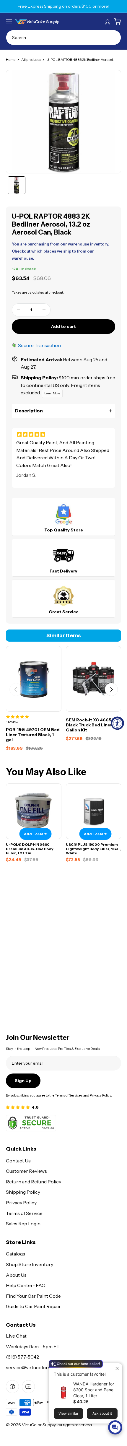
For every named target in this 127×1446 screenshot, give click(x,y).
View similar (68, 1413)
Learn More (52, 393)
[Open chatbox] (115, 1427)
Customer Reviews (26, 1171)
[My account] (107, 21)
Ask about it (102, 1413)
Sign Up (23, 1080)
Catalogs (15, 1254)
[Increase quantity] (44, 310)
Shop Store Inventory (29, 1264)
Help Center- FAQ (25, 1285)
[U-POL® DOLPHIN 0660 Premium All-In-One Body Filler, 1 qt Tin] (33, 811)
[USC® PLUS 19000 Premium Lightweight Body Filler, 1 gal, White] (93, 811)
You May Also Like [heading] (46, 772)
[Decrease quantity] (18, 310)
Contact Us (18, 1161)
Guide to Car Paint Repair (33, 1306)
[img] (63, 434)
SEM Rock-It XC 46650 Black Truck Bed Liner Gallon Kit (90, 725)
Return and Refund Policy (33, 1182)
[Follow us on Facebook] (12, 1386)
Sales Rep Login (23, 1224)
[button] (63, 411)
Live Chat (16, 1336)
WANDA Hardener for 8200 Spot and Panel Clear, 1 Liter (93, 1389)
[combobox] (63, 37)
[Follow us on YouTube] (28, 1386)
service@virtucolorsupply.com (39, 1367)
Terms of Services (68, 1095)
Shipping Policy (23, 1192)
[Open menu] (9, 21)
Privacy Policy (21, 1203)
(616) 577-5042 (22, 1357)
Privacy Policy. (101, 1095)
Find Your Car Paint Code (33, 1296)
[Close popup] (117, 1368)
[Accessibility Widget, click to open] (117, 723)
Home (10, 59)
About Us (16, 1275)
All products (30, 59)
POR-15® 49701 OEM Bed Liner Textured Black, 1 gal (33, 734)
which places (43, 251)
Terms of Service (24, 1213)
